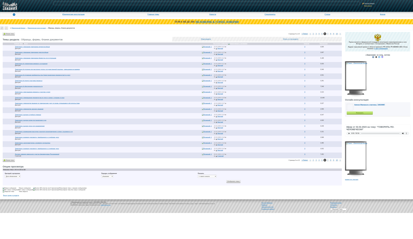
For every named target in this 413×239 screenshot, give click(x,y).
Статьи (327, 14)
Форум (382, 14)
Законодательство (267, 207)
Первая (305, 34)
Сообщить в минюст (268, 209)
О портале (333, 205)
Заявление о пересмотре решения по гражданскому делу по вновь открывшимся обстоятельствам (47, 103)
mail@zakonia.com (106, 205)
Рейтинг (16, 43)
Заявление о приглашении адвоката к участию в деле (32, 92)
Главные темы (153, 14)
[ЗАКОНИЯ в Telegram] (379, 57)
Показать (201, 173)
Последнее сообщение (220, 43)
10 (337, 34)
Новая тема (10, 34)
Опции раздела (206, 39)
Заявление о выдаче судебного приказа (28, 115)
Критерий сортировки (12, 173)
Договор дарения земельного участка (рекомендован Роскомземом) (37, 154)
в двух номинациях (381, 48)
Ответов (306, 43)
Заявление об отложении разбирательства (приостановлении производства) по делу (42, 75)
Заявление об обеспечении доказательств (29, 86)
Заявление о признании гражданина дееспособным (31, 52)
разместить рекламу (351, 179)
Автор (26, 43)
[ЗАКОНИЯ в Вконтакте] (373, 57)
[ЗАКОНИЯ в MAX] (382, 57)
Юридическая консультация (37, 28)
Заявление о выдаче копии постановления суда (30, 120)
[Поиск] (2, 28)
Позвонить (360, 113)
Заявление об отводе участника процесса (28, 80)
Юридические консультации (73, 14)
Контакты (333, 207)
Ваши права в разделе (11, 195)
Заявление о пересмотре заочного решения (29, 109)
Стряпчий (18, 156)
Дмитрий (18, 48)
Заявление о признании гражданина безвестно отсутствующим (35, 58)
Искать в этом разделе (290, 39)
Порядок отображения (109, 173)
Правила (264, 205)
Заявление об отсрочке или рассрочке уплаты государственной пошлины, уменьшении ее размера (47, 69)
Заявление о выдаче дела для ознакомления (30, 126)
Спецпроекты (270, 14)
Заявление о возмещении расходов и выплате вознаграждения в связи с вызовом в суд (44, 131)
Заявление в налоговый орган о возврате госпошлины (32, 143)
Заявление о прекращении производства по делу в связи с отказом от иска (39, 98)
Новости (212, 14)
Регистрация (368, 6)
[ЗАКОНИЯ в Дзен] (376, 57)
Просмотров (323, 43)
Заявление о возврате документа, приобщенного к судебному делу (37, 137)
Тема (21, 43)
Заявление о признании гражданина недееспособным (32, 47)
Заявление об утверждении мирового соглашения (31, 63)
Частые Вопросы (266, 203)
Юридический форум (18, 28)
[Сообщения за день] (6, 28)
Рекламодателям (335, 203)
